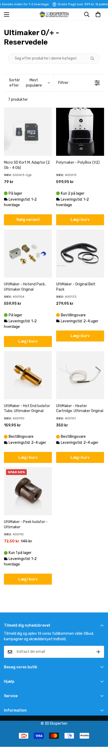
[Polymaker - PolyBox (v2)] (80, 132)
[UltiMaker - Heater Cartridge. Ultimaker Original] (80, 375)
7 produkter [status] (18, 99)
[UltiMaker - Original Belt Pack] (80, 254)
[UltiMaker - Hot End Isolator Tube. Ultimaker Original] (28, 375)
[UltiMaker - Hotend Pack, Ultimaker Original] (28, 254)
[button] (98, 14)
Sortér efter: (25, 83)
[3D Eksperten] (54, 14)
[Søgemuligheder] (94, 58)
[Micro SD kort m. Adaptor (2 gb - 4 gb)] (28, 132)
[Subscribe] (98, 652)
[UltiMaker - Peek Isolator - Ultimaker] (28, 491)
